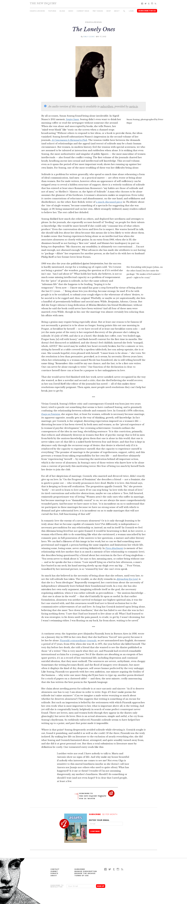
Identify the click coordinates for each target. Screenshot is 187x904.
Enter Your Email (99, 820)
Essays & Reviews (37, 11)
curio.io (133, 106)
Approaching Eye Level (127, 579)
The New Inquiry (43, 3)
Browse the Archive (84, 873)
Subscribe (79, 869)
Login (131, 11)
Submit (54, 871)
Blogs (62, 11)
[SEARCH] (124, 11)
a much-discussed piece (109, 202)
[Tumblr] (148, 3)
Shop (108, 11)
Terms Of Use (81, 876)
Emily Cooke (89, 37)
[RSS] (155, 3)
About (116, 11)
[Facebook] (142, 3)
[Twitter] (145, 3)
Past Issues (98, 11)
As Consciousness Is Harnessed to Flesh (69, 140)
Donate (54, 873)
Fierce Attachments (114, 548)
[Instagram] (152, 3)
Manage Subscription (85, 871)
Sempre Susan (72, 119)
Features (52, 11)
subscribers (106, 106)
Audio (70, 11)
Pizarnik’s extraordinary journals (78, 640)
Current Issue (83, 11)
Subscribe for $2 (147, 11)
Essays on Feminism (50, 414)
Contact (55, 869)
